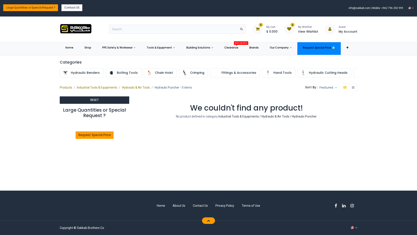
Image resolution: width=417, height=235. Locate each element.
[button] (328, 87)
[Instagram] (353, 206)
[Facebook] (337, 206)
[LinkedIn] (345, 206)
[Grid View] (345, 87)
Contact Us (200, 205)
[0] (257, 28)
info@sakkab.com (359, 8)
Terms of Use (251, 205)
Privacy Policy (224, 205)
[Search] (241, 29)
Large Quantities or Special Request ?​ (30, 7)
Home (161, 205)
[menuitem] (69, 48)
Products (66, 87)
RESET (94, 100)
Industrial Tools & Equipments (97, 87)
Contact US (71, 7)
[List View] (353, 87)
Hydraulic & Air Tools (136, 87)
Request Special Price (94, 135)
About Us (179, 205)
